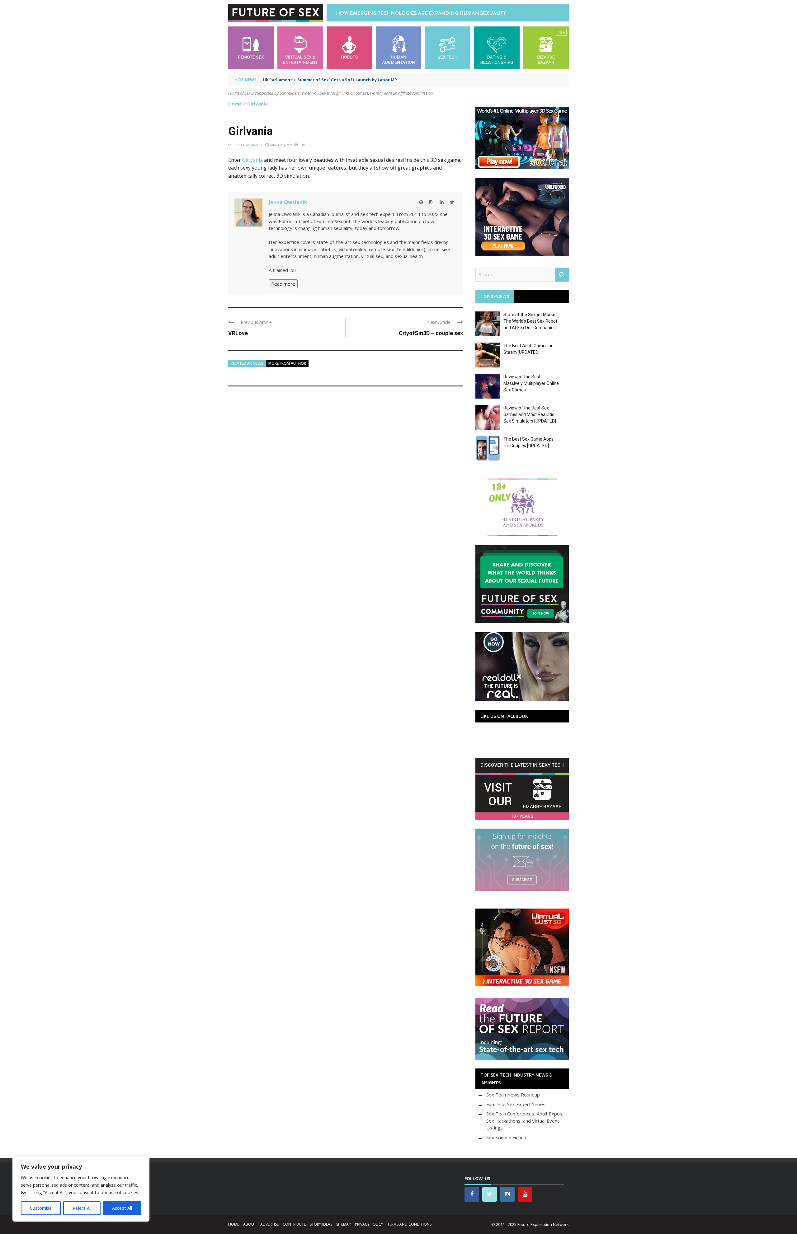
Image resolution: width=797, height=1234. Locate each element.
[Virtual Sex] (300, 47)
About (249, 1224)
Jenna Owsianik (245, 145)
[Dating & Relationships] (497, 47)
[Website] (421, 202)
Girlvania (252, 160)
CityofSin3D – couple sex (431, 333)
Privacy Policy (369, 1224)
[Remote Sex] (251, 47)
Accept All (122, 1208)
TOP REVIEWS (494, 296)
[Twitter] (452, 202)
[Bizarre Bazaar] (546, 47)
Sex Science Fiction (506, 1137)
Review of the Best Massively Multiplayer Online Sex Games (531, 383)
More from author (287, 363)
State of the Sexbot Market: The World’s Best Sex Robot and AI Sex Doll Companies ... (531, 321)
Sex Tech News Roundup (513, 1094)
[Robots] (349, 47)
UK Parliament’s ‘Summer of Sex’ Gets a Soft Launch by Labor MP (330, 79)
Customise (41, 1208)
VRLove (238, 333)
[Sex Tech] (447, 47)
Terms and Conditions (409, 1224)
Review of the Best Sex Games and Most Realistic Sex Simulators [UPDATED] (529, 414)
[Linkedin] (442, 202)
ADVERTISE (269, 1224)
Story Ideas (321, 1224)
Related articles (247, 363)
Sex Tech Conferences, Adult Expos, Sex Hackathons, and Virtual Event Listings (525, 1120)
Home (235, 103)
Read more (283, 284)
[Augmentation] (399, 47)
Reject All (82, 1208)
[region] (80, 1189)
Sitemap (343, 1224)
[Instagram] (431, 202)
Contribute (294, 1224)
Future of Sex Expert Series (515, 1104)
